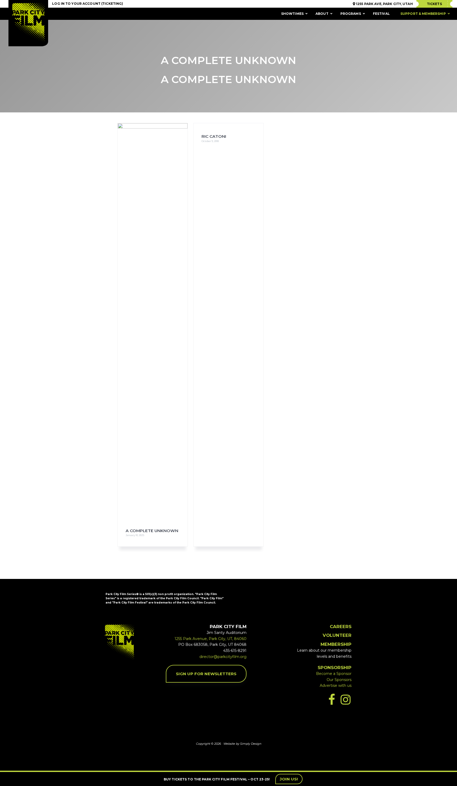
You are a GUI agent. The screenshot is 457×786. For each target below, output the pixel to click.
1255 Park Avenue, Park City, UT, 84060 (210, 638)
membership (336, 644)
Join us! (289, 779)
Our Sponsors (339, 679)
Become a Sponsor (333, 673)
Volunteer (337, 635)
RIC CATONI (214, 136)
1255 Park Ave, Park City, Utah (384, 4)
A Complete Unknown (152, 530)
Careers (340, 626)
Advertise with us (335, 685)
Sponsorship (334, 667)
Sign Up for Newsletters (206, 673)
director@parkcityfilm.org (222, 656)
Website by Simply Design (242, 744)
